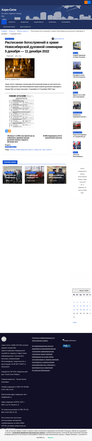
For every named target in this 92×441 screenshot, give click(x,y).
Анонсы (12, 150)
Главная (4, 31)
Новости (12, 22)
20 (84, 310)
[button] (89, 24)
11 (77, 306)
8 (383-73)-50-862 (22, 387)
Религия (49, 150)
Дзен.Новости (25, 27)
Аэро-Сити (8, 9)
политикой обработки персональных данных (28, 432)
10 (74, 306)
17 (74, 310)
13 (84, 306)
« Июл (74, 322)
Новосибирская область (25, 150)
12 (80, 306)
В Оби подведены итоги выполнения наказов (52, 137)
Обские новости (23, 31)
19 (80, 310)
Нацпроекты (39, 22)
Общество (25, 22)
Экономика (66, 22)
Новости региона (77, 73)
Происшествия (9, 27)
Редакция (9, 56)
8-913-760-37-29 (7, 389)
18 (77, 310)
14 (87, 306)
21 (87, 310)
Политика (53, 22)
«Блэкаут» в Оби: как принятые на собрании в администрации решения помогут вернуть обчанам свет (20, 139)
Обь (43, 150)
